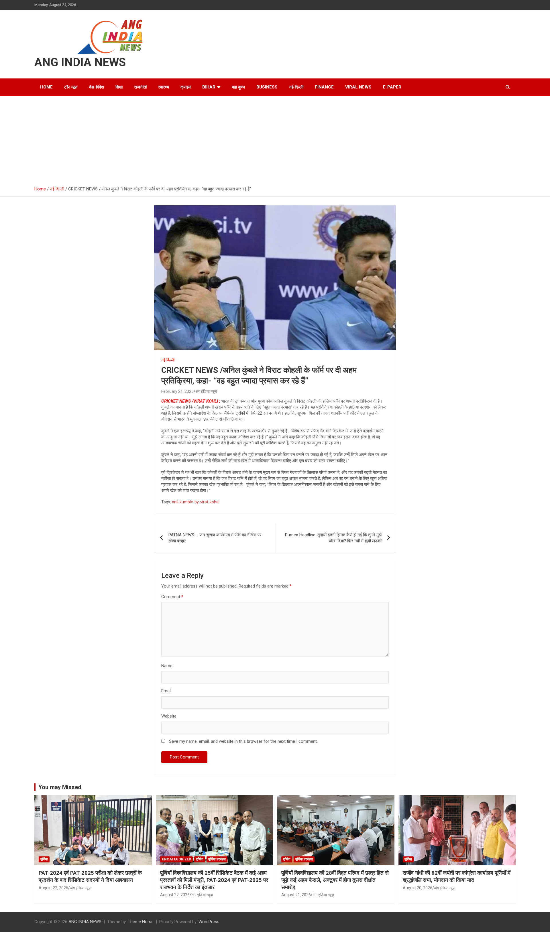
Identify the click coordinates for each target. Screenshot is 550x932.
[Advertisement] (275, 139)
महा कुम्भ (238, 87)
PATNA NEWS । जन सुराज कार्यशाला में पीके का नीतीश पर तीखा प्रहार (215, 537)
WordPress (209, 921)
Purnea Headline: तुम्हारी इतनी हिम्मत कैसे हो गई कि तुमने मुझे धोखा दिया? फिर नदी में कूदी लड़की (333, 537)
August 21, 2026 (296, 894)
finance (324, 87)
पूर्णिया (44, 859)
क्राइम (185, 87)
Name (166, 665)
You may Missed (59, 787)
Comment (172, 596)
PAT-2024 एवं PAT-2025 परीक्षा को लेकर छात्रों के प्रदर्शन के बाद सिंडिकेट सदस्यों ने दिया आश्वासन (90, 876)
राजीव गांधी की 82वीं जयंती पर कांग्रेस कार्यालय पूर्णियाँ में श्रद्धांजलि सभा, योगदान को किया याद (456, 876)
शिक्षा (119, 87)
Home (46, 87)
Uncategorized (176, 859)
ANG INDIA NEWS (80, 62)
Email (166, 690)
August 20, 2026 (417, 888)
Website (168, 716)
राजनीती (140, 87)
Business (267, 87)
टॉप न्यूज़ (71, 87)
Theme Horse (141, 921)
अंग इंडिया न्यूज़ (206, 391)
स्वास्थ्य (163, 87)
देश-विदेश (96, 87)
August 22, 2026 (53, 888)
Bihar (208, 87)
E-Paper (392, 87)
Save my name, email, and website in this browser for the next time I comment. (243, 741)
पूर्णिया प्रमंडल (217, 859)
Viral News (358, 87)
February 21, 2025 (177, 391)
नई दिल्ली (296, 87)
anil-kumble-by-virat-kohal (195, 502)
